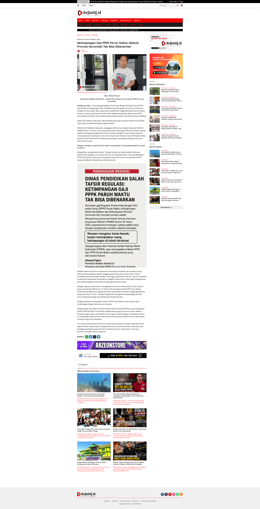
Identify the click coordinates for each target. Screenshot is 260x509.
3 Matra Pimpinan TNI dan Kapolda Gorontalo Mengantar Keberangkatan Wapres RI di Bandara (171, 137)
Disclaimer (135, 501)
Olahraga (104, 20)
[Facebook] (162, 494)
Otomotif (95, 20)
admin (83, 50)
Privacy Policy (125, 501)
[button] (178, 5)
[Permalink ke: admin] (78, 51)
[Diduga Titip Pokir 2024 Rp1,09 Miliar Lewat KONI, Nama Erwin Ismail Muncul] (130, 417)
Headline (89, 25)
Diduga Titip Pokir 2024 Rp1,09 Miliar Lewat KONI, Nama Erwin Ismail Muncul (129, 430)
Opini (98, 39)
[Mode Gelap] (182, 5)
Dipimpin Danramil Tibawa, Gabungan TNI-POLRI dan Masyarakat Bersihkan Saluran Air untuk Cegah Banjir (171, 90)
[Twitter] (166, 494)
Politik (87, 20)
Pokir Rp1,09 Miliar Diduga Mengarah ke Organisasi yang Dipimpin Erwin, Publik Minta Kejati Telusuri (128, 396)
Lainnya (136, 20)
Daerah (79, 39)
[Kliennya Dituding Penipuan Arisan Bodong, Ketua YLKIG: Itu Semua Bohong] (155, 100)
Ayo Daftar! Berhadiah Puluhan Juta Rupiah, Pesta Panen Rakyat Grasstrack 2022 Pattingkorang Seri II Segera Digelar (171, 109)
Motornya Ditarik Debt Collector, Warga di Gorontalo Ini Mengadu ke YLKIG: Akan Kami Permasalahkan (171, 118)
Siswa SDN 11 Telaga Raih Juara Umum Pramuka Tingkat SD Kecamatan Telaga (142, 1)
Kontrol (115, 25)
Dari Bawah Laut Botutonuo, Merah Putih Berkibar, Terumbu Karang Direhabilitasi (91, 395)
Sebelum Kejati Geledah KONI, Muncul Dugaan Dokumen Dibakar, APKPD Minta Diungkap (128, 463)
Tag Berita (114, 20)
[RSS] (181, 494)
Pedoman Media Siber (148, 501)
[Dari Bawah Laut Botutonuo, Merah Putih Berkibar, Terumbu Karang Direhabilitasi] (94, 382)
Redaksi (107, 501)
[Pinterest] (170, 494)
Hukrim (107, 25)
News (91, 5)
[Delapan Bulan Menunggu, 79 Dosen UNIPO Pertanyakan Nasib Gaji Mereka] (94, 451)
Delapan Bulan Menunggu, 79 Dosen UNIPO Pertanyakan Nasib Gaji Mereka (91, 463)
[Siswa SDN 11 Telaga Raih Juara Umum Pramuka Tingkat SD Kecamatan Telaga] (94, 417)
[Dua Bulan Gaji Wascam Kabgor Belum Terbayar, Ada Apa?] (155, 128)
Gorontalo (86, 39)
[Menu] (78, 5)
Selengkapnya (165, 207)
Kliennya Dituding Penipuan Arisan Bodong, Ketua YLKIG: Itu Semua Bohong (172, 100)
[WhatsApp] (177, 494)
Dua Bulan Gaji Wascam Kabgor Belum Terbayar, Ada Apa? (171, 127)
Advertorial (98, 25)
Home (84, 5)
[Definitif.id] (89, 13)
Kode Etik (115, 501)
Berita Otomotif (125, 20)
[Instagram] (173, 494)
